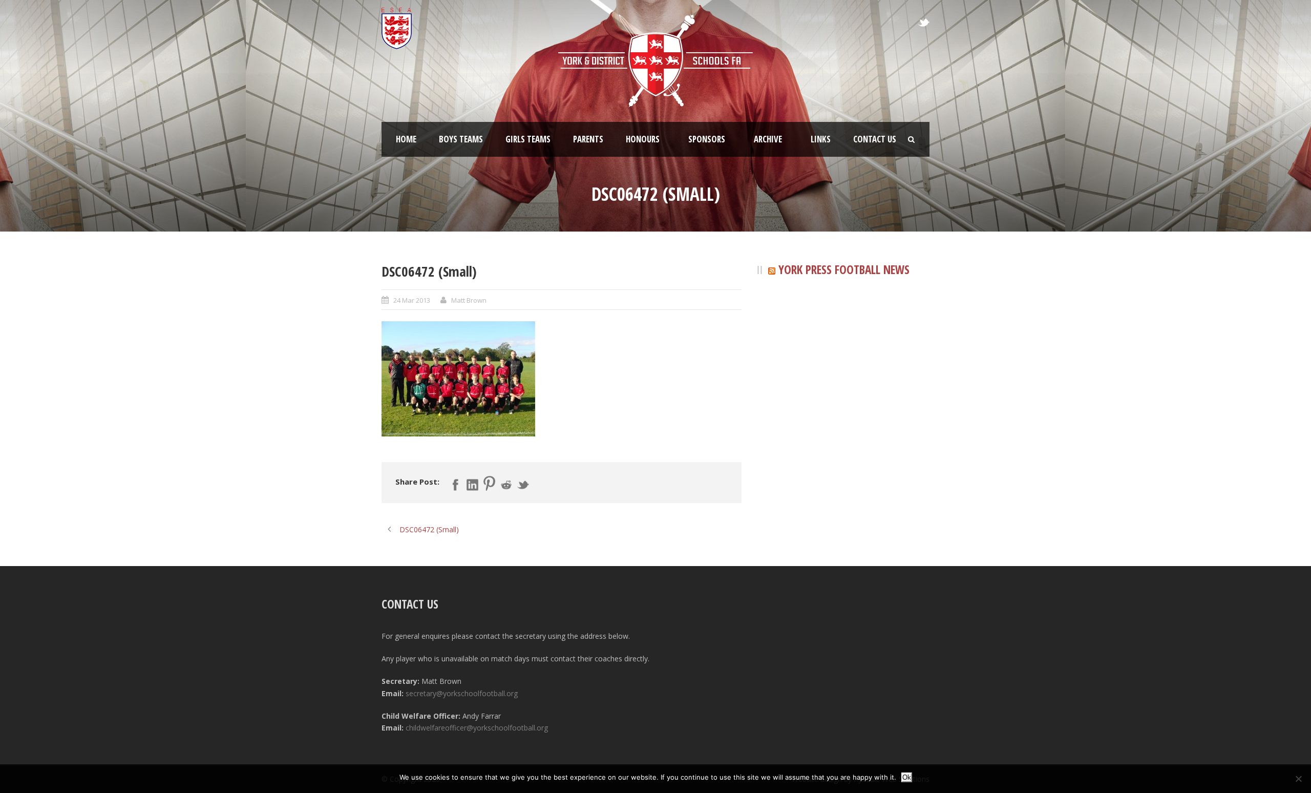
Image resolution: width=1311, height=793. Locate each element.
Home (406, 139)
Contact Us (874, 139)
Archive (768, 139)
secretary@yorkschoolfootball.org (462, 693)
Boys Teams (461, 139)
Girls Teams (528, 139)
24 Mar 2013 (411, 300)
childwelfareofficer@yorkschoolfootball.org (477, 728)
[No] (1298, 779)
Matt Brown (469, 300)
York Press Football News (844, 269)
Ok (906, 777)
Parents (588, 139)
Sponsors (706, 139)
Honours (643, 139)
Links (821, 139)
